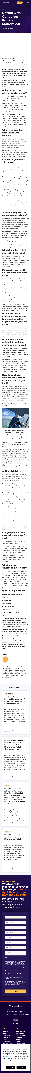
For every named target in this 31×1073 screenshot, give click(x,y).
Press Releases (7, 1035)
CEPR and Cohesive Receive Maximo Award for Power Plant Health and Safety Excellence (15, 700)
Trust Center (6, 1041)
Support (18, 1039)
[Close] (28, 1045)
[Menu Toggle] (28, 2)
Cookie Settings (15, 1063)
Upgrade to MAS (20, 1031)
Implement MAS (20, 1035)
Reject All (11, 1067)
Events (5, 1039)
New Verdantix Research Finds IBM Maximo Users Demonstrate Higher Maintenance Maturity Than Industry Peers (14, 745)
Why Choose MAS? (21, 1043)
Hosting (18, 1041)
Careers (5, 1033)
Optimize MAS (20, 1033)
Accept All (21, 1067)
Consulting (19, 1037)
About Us (5, 1031)
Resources (6, 1037)
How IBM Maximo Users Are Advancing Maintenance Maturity (13, 837)
